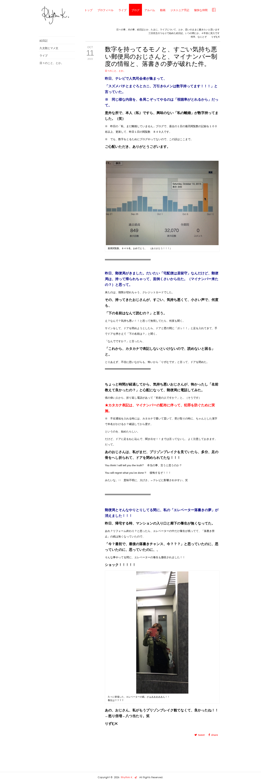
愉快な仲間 (201, 10)
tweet (201, 734)
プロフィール (105, 10)
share (214, 734)
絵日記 (44, 40)
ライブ (122, 10)
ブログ (135, 10)
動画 (162, 10)
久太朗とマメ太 (49, 48)
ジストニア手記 (179, 10)
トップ (88, 10)
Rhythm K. (128, 777)
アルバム (149, 10)
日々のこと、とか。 (52, 63)
